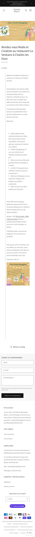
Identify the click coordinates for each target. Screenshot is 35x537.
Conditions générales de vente (25, 530)
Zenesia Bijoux (10, 521)
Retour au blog (19, 347)
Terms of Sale (8, 439)
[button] (4, 10)
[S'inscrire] (27, 499)
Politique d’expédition (9, 530)
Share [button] (5, 68)
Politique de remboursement (20, 524)
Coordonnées (23, 533)
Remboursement (9, 486)
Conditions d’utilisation (26, 526)
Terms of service (9, 434)
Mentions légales (14, 533)
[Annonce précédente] (3, 3)
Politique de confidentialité (11, 526)
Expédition (7, 482)
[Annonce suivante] (31, 3)
